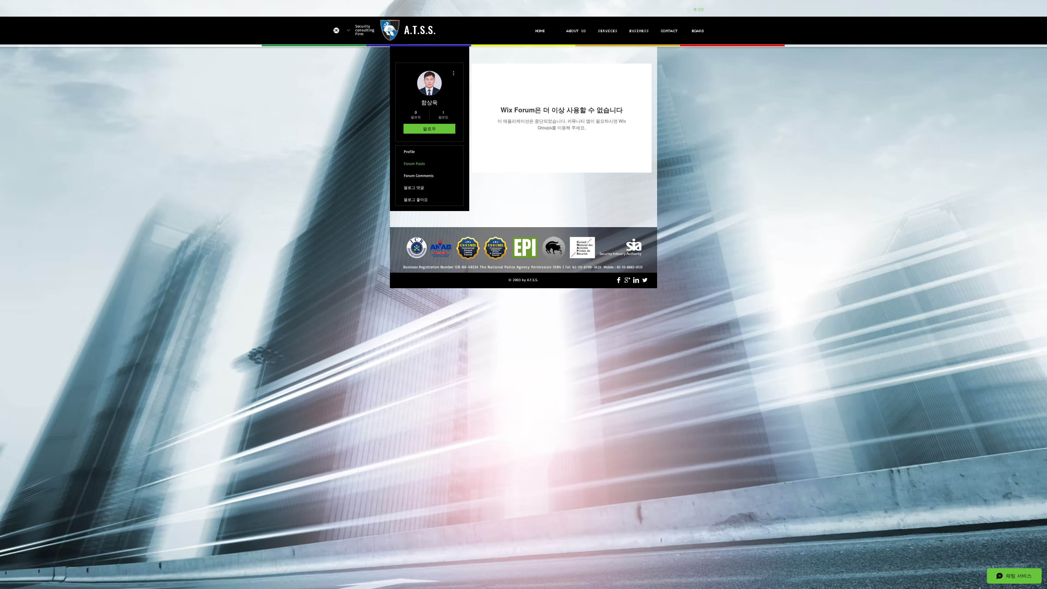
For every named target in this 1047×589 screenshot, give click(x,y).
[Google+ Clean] (627, 280)
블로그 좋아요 (416, 199)
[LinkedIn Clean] (636, 280)
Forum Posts (414, 163)
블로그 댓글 (414, 187)
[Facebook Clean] (619, 280)
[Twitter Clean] (645, 280)
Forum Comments (419, 175)
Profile (409, 151)
